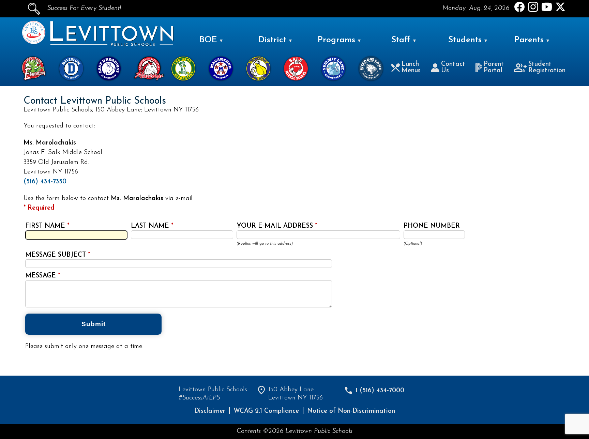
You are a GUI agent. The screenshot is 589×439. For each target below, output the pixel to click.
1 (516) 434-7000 (380, 391)
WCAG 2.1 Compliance (266, 411)
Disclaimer (209, 411)
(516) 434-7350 (45, 182)
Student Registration (546, 67)
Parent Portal (494, 67)
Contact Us (453, 67)
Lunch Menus (411, 67)
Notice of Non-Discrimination (351, 411)
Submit (93, 324)
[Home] (34, 43)
